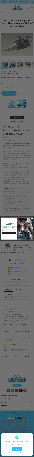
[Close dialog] (32, 218)
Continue (9, 233)
